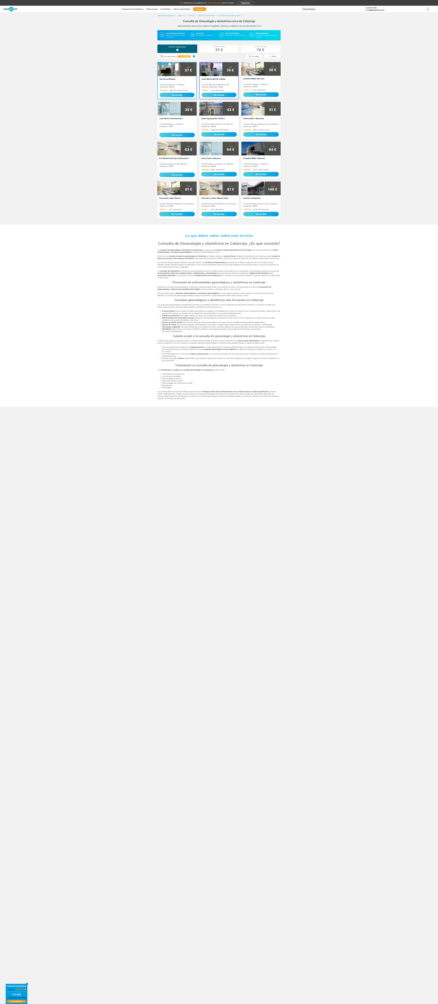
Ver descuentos (176, 56)
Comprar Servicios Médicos (132, 9)
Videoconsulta (152, 9)
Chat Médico (166, 9)
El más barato (219, 48)
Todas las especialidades (165, 15)
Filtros (274, 56)
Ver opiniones (16, 1001)
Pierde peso (199, 9)
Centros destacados (177, 47)
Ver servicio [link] (177, 95)
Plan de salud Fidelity (181, 9)
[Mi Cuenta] (428, 9)
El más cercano (260, 48)
